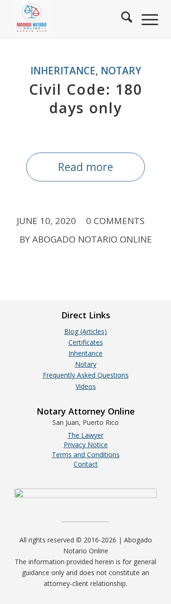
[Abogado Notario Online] (71, 19)
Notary (121, 70)
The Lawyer (85, 435)
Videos (86, 386)
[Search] (122, 19)
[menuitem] (122, 19)
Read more (85, 166)
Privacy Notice (86, 444)
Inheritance (62, 70)
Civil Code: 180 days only (85, 98)
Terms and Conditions (86, 454)
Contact (86, 464)
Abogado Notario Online (92, 239)
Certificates (85, 342)
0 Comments (115, 220)
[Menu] (145, 19)
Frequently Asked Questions (86, 374)
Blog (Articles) (85, 331)
